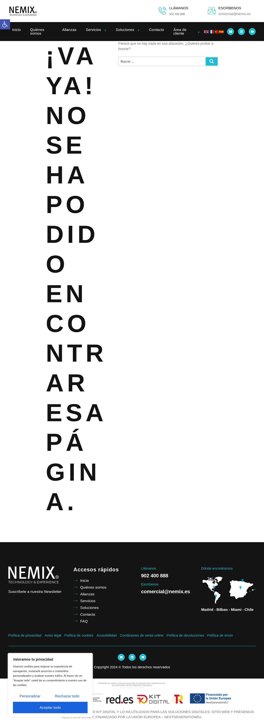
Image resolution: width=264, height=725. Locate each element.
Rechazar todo (67, 696)
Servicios (93, 30)
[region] (50, 685)
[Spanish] (221, 31)
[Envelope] (230, 31)
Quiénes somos (37, 31)
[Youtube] (252, 31)
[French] (211, 31)
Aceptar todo (50, 707)
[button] (5, 24)
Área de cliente (180, 31)
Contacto (156, 30)
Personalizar (30, 696)
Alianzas (69, 30)
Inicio (16, 30)
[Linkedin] (241, 31)
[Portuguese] (216, 31)
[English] (206, 31)
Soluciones (125, 30)
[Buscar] (212, 61)
